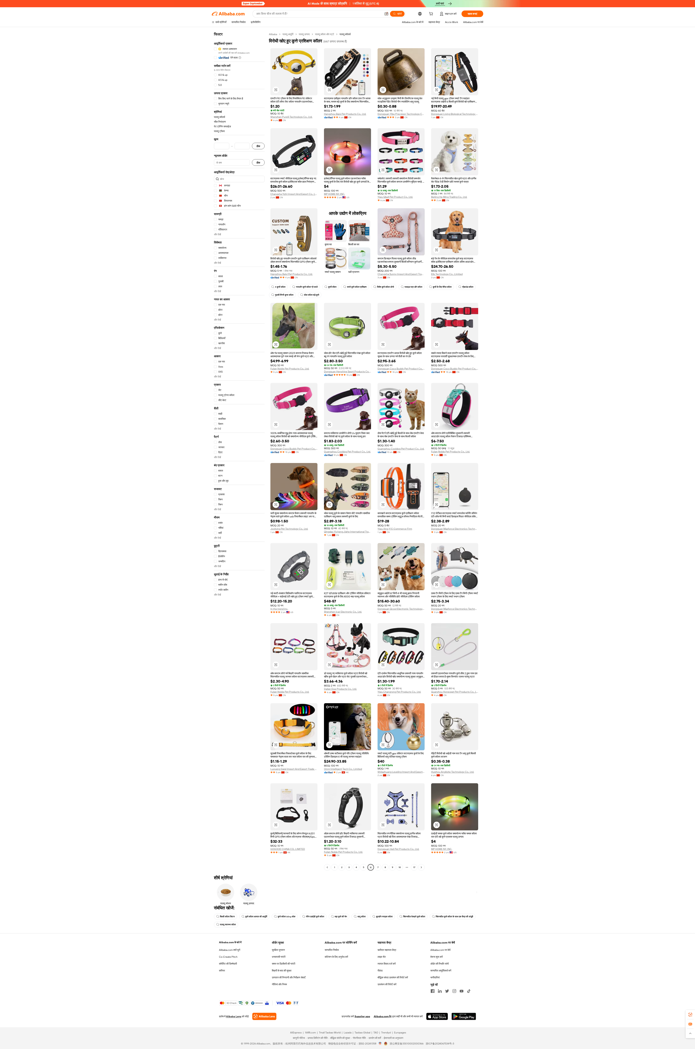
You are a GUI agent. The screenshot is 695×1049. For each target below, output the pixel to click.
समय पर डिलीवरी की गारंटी (283, 963)
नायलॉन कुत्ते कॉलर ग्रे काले (307, 287)
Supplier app (362, 1016)
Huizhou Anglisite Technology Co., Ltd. (452, 771)
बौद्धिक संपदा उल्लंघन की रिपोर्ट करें (393, 977)
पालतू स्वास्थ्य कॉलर (228, 924)
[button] (386, 14)
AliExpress (296, 1032)
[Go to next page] (421, 867)
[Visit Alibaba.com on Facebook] (432, 991)
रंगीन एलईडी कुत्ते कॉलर (315, 916)
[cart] (431, 14)
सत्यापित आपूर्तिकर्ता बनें (440, 970)
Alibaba (273, 34)
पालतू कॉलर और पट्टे (324, 34)
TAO (375, 1032)
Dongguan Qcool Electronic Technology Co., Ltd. (401, 608)
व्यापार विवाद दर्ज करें (387, 963)
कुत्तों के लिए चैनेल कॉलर (442, 287)
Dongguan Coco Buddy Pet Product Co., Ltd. (401, 368)
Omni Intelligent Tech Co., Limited (343, 769)
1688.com (310, 1032)
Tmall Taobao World (330, 1032)
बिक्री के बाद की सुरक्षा (281, 970)
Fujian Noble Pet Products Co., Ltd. (289, 368)
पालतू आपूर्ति (288, 34)
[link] (690, 1014)
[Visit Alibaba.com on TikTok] (469, 991)
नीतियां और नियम (279, 984)
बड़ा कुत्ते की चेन (341, 916)
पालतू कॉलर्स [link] (345, 34)
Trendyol (386, 1032)
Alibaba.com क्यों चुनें (229, 949)
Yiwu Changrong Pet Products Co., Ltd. (399, 691)
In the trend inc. (279, 608)
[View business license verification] (380, 1043)
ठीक (258, 146)
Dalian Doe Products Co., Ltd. (340, 688)
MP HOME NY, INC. (334, 194)
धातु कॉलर (361, 916)
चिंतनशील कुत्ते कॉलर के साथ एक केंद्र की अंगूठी (454, 916)
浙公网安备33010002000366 (407, 1043)
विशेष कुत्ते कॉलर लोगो (385, 287)
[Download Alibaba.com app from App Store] (437, 1016)
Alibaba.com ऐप (382, 1016)
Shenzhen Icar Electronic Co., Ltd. (343, 611)
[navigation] (239, 451)
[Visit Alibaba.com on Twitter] (447, 991)
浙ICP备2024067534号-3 (440, 1043)
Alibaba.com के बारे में (230, 942)
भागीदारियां (435, 977)
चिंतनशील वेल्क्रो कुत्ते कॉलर (414, 916)
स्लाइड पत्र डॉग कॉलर (413, 287)
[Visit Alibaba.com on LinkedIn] (440, 991)
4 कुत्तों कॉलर (280, 287)
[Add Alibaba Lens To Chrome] (264, 1016)
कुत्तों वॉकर (332, 287)
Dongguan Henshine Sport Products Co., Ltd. (347, 371)
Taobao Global (362, 1032)
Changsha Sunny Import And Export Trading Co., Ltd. (401, 274)
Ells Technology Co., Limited (447, 274)
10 (400, 867)
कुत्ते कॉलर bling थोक (286, 916)
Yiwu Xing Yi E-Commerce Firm (395, 528)
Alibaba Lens (233, 1016)
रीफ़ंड (380, 970)
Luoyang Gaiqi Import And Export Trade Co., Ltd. (293, 769)
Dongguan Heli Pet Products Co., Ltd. (398, 849)
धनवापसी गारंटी (278, 956)
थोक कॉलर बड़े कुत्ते (311, 295)
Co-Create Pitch (228, 956)
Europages (400, 1032)
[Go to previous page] (327, 867)
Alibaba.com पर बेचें (440, 949)
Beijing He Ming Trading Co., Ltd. (449, 196)
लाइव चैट (382, 956)
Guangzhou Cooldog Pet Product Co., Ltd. (347, 451)
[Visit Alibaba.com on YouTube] (461, 991)
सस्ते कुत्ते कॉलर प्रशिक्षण (357, 287)
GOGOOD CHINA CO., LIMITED (287, 849)
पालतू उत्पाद (304, 34)
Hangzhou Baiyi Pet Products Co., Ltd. (345, 113)
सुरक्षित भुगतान (278, 949)
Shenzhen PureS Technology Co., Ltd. (291, 116)
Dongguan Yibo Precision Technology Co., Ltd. (401, 113)
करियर (222, 970)
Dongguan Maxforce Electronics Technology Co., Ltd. (454, 528)
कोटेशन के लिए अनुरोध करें (336, 956)
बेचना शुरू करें (436, 956)
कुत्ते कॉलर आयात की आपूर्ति (256, 916)
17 (414, 867)
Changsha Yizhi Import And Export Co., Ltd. (293, 194)
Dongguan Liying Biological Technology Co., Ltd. (454, 113)
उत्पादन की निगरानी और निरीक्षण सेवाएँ (288, 977)
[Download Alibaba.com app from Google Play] (464, 1016)
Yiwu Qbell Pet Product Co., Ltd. (395, 196)
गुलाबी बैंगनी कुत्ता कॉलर (284, 295)
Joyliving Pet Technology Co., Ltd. (289, 528)
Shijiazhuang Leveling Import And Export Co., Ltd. (401, 771)
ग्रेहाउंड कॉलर (467, 287)
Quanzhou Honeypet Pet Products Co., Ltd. (454, 691)
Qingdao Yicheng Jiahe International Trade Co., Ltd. (347, 531)
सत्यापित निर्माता (332, 949)
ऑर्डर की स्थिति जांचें (439, 963)
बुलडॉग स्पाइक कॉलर (384, 916)
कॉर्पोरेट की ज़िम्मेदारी (228, 963)
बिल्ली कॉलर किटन (227, 916)
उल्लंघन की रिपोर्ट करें (387, 984)
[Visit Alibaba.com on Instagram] (454, 991)
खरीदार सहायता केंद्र (387, 949)
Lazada (347, 1032)
